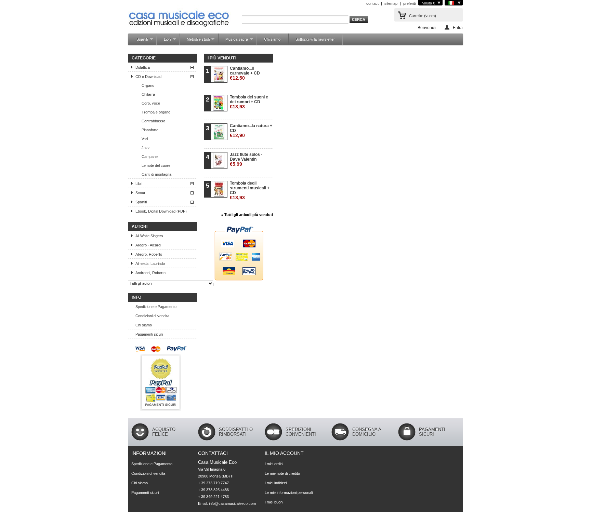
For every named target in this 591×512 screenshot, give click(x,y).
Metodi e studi (195, 41)
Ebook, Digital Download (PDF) (161, 211)
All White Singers (149, 236)
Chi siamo (272, 39)
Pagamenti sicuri (149, 334)
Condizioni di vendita (152, 316)
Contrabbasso (153, 121)
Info (136, 297)
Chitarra (148, 94)
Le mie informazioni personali (289, 492)
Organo (148, 85)
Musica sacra (233, 41)
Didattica (142, 67)
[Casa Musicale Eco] (179, 14)
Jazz (146, 148)
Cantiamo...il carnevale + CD (245, 73)
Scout (140, 193)
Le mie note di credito (282, 473)
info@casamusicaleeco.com (232, 503)
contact (372, 3)
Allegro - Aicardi (148, 245)
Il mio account (284, 453)
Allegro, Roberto (148, 254)
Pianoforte (150, 130)
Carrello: (416, 16)
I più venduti (222, 58)
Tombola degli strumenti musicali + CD (250, 190)
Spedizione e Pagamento (155, 307)
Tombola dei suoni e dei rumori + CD (249, 102)
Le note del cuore (156, 165)
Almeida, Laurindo (150, 263)
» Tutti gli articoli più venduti (247, 215)
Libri (164, 41)
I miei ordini (274, 464)
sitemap (390, 3)
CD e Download (148, 77)
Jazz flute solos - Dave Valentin (246, 159)
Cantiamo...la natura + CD (251, 130)
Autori (139, 226)
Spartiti (139, 41)
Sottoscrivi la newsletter (315, 39)
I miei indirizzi (276, 483)
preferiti (409, 3)
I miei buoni (274, 502)
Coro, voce (151, 103)
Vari (145, 139)
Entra (458, 27)
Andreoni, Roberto (150, 273)
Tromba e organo (156, 112)
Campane (150, 156)
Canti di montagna (156, 174)
